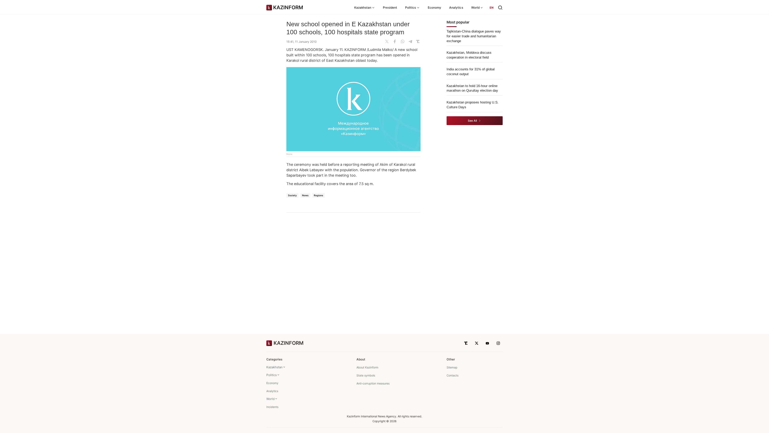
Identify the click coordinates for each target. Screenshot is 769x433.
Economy (434, 7)
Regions (318, 195)
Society (292, 195)
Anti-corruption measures (373, 383)
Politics (271, 375)
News (305, 195)
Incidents (272, 407)
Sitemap (452, 367)
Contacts (452, 375)
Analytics (456, 7)
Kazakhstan (274, 367)
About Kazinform (367, 367)
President (390, 7)
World (270, 399)
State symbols (365, 375)
